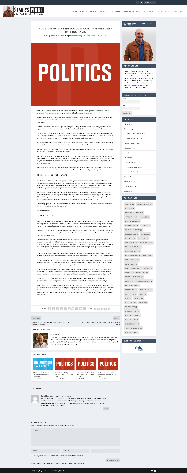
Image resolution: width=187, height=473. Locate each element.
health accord (131, 260)
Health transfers (133, 268)
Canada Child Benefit (134, 213)
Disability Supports (133, 230)
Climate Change (132, 221)
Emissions (143, 238)
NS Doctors (130, 294)
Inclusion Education (134, 277)
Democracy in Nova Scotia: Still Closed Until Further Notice (86, 374)
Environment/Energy (132, 11)
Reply (106, 408)
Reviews (74, 11)
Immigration (142, 273)
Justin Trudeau (132, 285)
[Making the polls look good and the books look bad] (108, 364)
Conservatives (131, 225)
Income (129, 281)
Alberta (129, 204)
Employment (131, 243)
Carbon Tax (131, 217)
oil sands (138, 298)
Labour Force (131, 290)
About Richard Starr (174, 11)
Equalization (146, 243)
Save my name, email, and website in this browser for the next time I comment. (59, 456)
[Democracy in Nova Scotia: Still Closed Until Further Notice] (86, 364)
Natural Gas (146, 290)
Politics (103, 11)
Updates (83, 11)
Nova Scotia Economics (135, 134)
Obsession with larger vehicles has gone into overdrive (41, 374)
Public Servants (132, 324)
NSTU (128, 298)
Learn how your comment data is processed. (70, 463)
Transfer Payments (133, 328)
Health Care (115, 11)
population (130, 302)
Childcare (144, 217)
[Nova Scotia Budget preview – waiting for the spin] (64, 364)
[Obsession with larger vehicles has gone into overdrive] (43, 364)
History (148, 268)
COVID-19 (145, 225)
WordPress (62, 471)
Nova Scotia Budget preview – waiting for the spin (64, 374)
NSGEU (142, 294)
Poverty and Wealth (133, 138)
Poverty (143, 302)
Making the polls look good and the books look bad (107, 374)
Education (130, 186)
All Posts (127, 124)
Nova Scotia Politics (89, 36)
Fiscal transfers (132, 255)
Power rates (131, 307)
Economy (93, 11)
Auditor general (144, 204)
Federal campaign (132, 247)
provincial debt (132, 311)
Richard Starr (54, 36)
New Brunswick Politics (134, 167)
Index (159, 11)
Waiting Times (131, 332)
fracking (147, 255)
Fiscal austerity (132, 251)
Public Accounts (132, 315)
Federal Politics (132, 162)
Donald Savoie (131, 234)
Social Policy (149, 11)
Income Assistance (144, 281)
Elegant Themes (44, 471)
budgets (129, 208)
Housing (129, 273)
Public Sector (131, 320)
